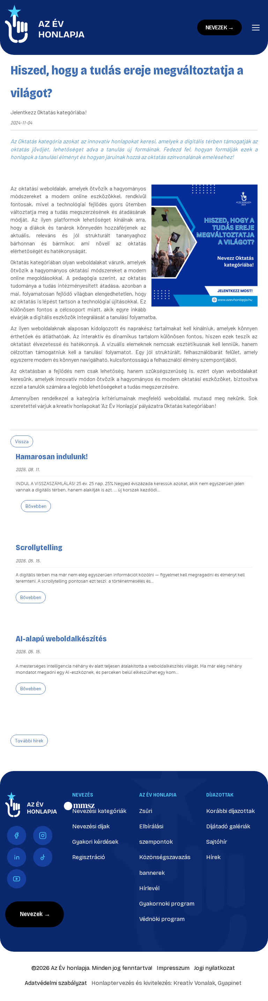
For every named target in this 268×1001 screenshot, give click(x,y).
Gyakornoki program (166, 903)
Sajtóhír (216, 841)
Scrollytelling (39, 547)
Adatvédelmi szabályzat (56, 983)
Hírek (213, 857)
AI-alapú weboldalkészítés (61, 638)
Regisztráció (88, 857)
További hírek (29, 740)
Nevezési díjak (91, 826)
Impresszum (173, 968)
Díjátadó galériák (228, 826)
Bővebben (35, 506)
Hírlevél (149, 888)
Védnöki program (162, 919)
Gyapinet (229, 983)
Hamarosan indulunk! (52, 456)
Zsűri (145, 811)
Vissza (22, 441)
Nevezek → (219, 27)
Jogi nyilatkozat (214, 968)
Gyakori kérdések (95, 841)
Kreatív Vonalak (194, 983)
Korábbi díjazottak (230, 811)
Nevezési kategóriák (99, 811)
